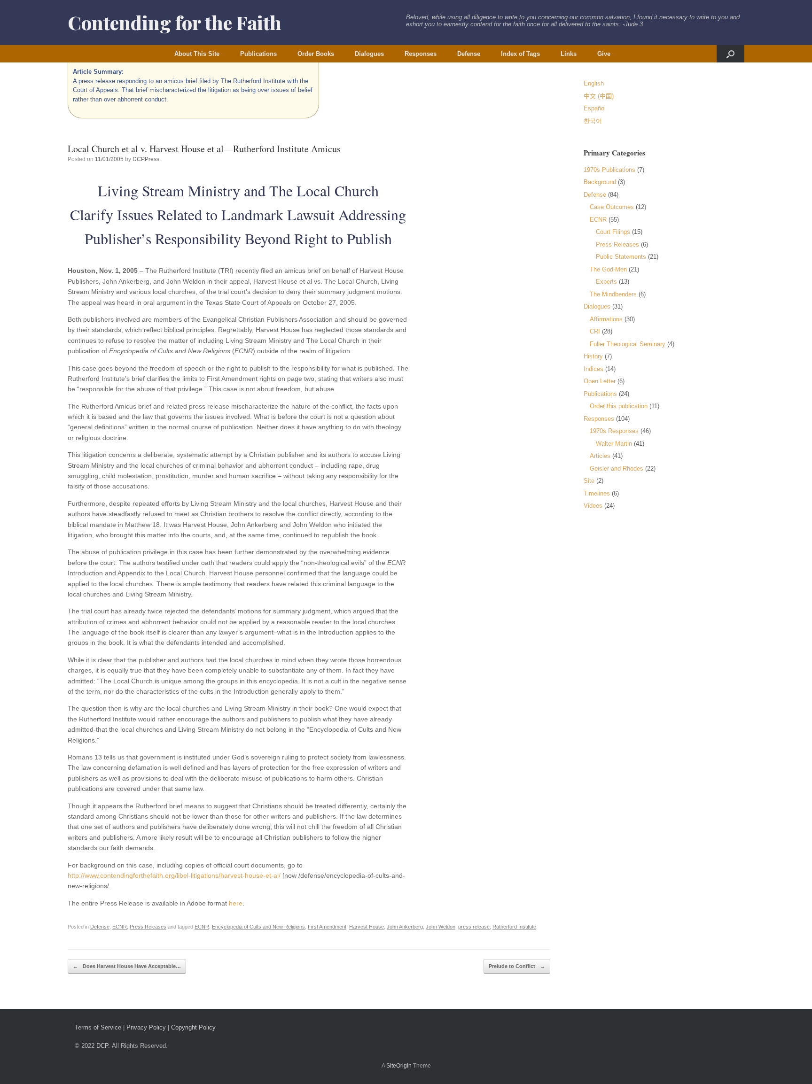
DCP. (103, 1045)
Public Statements (621, 256)
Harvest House (366, 926)
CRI (595, 331)
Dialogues (369, 53)
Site (589, 480)
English (594, 83)
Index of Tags (520, 53)
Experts (606, 281)
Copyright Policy (193, 1027)
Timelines (597, 493)
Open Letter (600, 381)
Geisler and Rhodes (616, 468)
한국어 (593, 120)
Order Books (315, 53)
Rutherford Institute (514, 926)
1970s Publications (609, 169)
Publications (258, 53)
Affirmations (606, 319)
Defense (468, 53)
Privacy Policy (146, 1027)
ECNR (119, 926)
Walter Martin (614, 443)
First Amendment (327, 926)
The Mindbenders (613, 294)
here (235, 903)
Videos (593, 505)
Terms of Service (98, 1027)
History (593, 356)
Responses (421, 53)
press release (474, 926)
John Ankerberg (405, 926)
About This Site (196, 53)
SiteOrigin (399, 1066)
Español (595, 108)
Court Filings (613, 231)
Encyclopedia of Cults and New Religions (258, 926)
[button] (730, 53)
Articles (600, 455)
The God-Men (608, 269)
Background (600, 182)
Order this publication (619, 406)
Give (603, 53)
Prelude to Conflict (517, 966)
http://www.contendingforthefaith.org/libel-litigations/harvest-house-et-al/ (174, 875)
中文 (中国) (599, 96)
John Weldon (440, 926)
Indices (593, 368)
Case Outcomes (612, 206)
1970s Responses (614, 430)
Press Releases (148, 926)
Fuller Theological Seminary (627, 344)
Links (569, 53)
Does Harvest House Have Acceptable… (127, 966)
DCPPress (146, 159)
